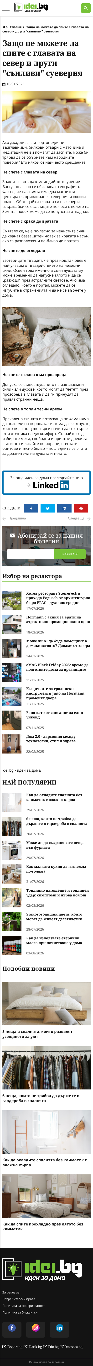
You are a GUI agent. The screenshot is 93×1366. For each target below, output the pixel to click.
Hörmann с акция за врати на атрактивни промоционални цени (58, 619)
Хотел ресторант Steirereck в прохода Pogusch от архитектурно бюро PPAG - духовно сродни (58, 598)
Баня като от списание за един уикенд (54, 715)
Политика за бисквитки (19, 1312)
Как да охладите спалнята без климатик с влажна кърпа (54, 797)
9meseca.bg (74, 1347)
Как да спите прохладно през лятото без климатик (42, 1227)
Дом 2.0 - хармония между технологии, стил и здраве (51, 739)
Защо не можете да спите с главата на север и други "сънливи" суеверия (45, 29)
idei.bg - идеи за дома (21, 770)
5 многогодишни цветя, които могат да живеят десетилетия (54, 916)
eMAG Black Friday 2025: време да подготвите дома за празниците (57, 667)
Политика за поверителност (23, 1305)
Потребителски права (18, 1299)
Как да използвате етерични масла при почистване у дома (54, 940)
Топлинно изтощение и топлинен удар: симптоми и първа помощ (57, 893)
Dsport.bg (14, 1347)
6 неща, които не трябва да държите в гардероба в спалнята (56, 821)
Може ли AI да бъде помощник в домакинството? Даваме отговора (58, 643)
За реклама (11, 1292)
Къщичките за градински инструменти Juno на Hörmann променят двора (55, 694)
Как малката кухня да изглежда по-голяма (56, 869)
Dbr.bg (53, 1347)
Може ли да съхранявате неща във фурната (55, 845)
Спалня (15, 27)
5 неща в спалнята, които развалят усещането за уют (37, 1034)
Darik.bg (35, 1347)
